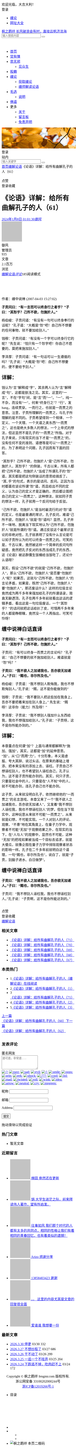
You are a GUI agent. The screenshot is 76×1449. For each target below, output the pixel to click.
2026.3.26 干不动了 (24, 1354)
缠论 (13, 18)
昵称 (5, 1091)
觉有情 (15, 56)
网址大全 (17, 23)
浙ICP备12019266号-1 (38, 1386)
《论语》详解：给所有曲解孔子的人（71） (42, 940)
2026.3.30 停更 (20, 1344)
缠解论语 (15, 166)
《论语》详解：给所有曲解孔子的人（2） (43, 1002)
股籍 (13, 71)
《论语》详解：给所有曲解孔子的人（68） (42, 955)
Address (8, 1108)
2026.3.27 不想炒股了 (25, 1349)
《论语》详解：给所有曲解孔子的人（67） (42, 960)
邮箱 (5, 1100)
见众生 (24, 66)
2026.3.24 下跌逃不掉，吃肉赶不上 (36, 1364)
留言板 (24, 117)
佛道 (13, 102)
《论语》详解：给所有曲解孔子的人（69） (42, 950)
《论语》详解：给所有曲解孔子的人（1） (43, 988)
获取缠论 (25, 81)
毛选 (13, 92)
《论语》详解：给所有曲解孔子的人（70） (42, 945)
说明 (22, 97)
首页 (13, 51)
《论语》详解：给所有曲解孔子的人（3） (43, 1007)
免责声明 (25, 122)
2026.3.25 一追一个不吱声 (29, 1359)
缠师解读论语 (29, 86)
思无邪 (15, 61)
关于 (22, 112)
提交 (6, 1116)
